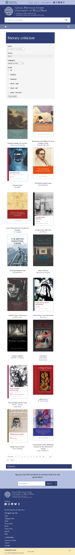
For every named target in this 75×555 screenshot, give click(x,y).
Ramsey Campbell (17, 356)
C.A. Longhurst (17, 232)
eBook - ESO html (15, 92)
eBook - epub (14, 83)
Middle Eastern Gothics (17, 447)
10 (43, 457)
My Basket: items (46, 2)
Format (10, 67)
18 (50, 457)
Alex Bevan (43, 317)
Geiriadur (7, 545)
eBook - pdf (14, 88)
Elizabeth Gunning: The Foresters (17, 143)
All (11, 70)
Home (6, 516)
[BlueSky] (61, 3)
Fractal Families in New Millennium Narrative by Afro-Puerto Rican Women (43, 447)
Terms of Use (8, 529)
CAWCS (7, 543)
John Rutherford (43, 185)
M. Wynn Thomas (43, 401)
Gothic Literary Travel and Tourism (43, 315)
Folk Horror (43, 356)
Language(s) (11, 60)
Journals (7, 531)
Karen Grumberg (17, 449)
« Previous (10, 457)
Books (6, 526)
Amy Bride (17, 187)
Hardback (13, 75)
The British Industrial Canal (17, 270)
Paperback (13, 79)
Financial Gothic (17, 185)
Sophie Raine (17, 407)
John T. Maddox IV (43, 451)
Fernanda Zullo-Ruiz (43, 145)
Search (10, 46)
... (46, 457)
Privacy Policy (9, 523)
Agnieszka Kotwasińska (43, 272)
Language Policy (9, 518)
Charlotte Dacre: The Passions (17, 315)
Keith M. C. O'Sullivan (17, 358)
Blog (6, 534)
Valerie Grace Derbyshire (17, 145)
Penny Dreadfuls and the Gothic (17, 403)
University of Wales (10, 540)
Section (10, 53)
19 (8, 460)
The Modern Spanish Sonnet (43, 183)
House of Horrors (43, 270)
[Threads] (64, 2)
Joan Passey (43, 232)
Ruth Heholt (43, 358)
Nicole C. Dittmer (17, 404)
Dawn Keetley (43, 360)
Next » (13, 460)
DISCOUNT (31, 551)
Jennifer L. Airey (17, 317)
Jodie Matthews (17, 272)
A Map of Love (43, 399)
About (6, 521)
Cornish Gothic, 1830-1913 (43, 230)
